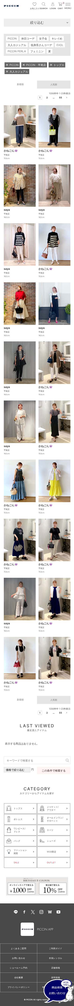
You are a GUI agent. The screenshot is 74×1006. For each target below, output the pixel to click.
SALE (16, 862)
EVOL (60, 45)
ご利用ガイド (55, 948)
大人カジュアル (17, 45)
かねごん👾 (11, 150)
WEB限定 (51, 851)
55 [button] (60, 97)
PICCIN (12, 38)
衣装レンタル (55, 958)
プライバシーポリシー (19, 987)
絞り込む (37, 23)
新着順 (20, 84)
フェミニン (37, 51)
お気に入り (34, 8)
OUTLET (51, 862)
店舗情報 (55, 967)
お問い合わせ (18, 958)
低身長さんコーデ (41, 45)
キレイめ (57, 38)
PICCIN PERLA (17, 51)
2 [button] (47, 97)
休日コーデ (28, 38)
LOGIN (53, 8)
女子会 (43, 38)
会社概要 (18, 977)
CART (61, 5)
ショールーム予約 (18, 967)
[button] (67, 98)
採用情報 (55, 977)
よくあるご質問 (18, 948)
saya (7, 209)
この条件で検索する (54, 770)
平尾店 (6, 155)
